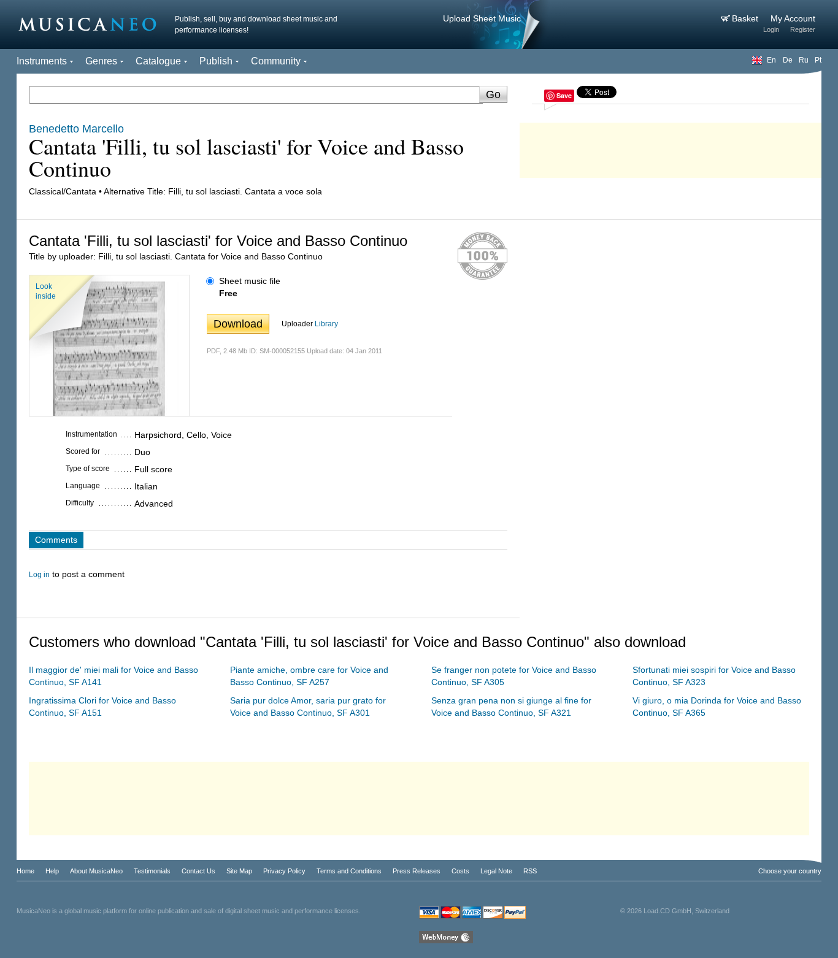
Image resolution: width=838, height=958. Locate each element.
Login (771, 29)
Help (52, 871)
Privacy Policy (284, 871)
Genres (101, 61)
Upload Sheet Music (482, 18)
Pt (818, 60)
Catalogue (158, 61)
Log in (39, 574)
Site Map (239, 871)
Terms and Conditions (349, 871)
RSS (530, 871)
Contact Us (198, 871)
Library (326, 324)
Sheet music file (249, 281)
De (788, 60)
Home (25, 871)
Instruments (42, 61)
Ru (804, 60)
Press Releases (416, 871)
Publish (216, 61)
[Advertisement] (670, 147)
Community (276, 61)
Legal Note (496, 871)
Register (802, 29)
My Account (793, 18)
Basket (746, 18)
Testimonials (152, 871)
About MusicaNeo (96, 871)
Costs (460, 871)
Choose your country (789, 871)
